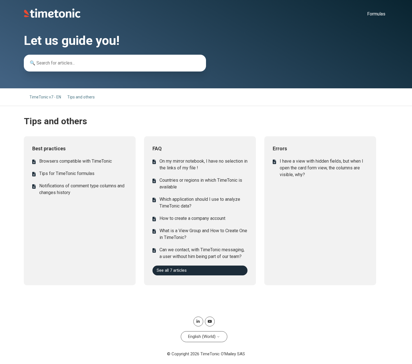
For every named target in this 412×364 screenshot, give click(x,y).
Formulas (376, 14)
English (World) (202, 336)
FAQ (157, 148)
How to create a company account (192, 218)
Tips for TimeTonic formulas (66, 173)
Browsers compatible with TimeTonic (75, 161)
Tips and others (81, 97)
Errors (280, 148)
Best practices (49, 148)
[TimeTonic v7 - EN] (52, 16)
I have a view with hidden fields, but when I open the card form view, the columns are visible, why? (321, 167)
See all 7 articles (172, 270)
